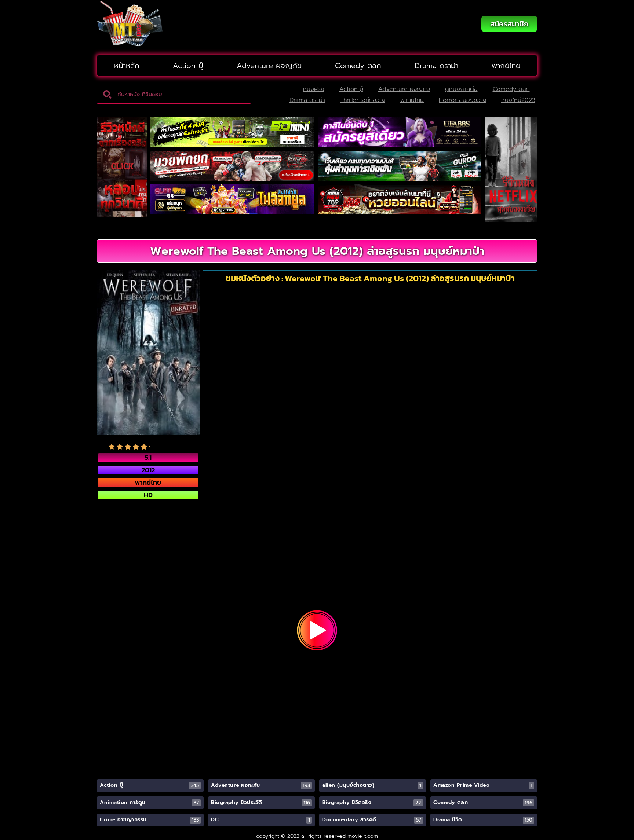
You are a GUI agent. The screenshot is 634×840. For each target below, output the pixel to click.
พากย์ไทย (506, 65)
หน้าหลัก (126, 65)
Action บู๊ (188, 65)
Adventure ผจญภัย (269, 65)
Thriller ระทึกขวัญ (362, 100)
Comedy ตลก (358, 65)
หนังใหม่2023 (518, 100)
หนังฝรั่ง (313, 89)
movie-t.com (362, 836)
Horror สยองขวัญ (462, 100)
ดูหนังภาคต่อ (461, 89)
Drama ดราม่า (436, 65)
